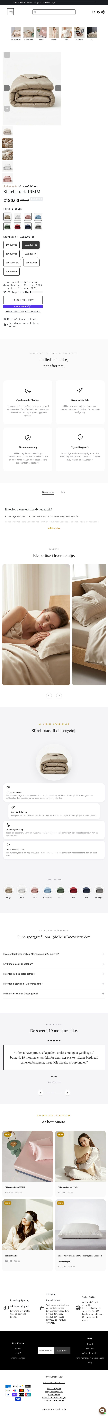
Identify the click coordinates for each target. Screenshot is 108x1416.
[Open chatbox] (102, 1410)
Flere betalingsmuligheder (23, 311)
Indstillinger (18, 1358)
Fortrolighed (54, 1388)
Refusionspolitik (54, 1377)
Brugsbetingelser (54, 1391)
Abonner (62, 1350)
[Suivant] (59, 695)
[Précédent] (49, 695)
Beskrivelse (48, 492)
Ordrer (18, 1348)
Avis (63, 492)
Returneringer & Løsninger (90, 1358)
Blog (90, 1363)
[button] (94, 12)
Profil (18, 1353)
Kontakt (90, 1348)
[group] (16, 33)
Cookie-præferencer (54, 1400)
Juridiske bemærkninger (54, 1397)
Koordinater (54, 1394)
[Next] (7, 109)
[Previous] (7, 55)
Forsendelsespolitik (54, 1382)
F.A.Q (90, 1344)
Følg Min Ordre (90, 1353)
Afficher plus (54, 528)
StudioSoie (60, 1409)
